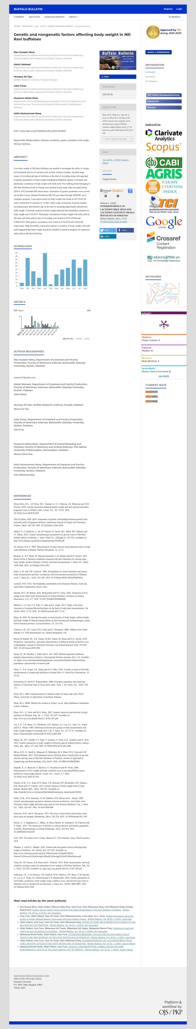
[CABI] (163, 167)
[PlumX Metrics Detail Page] (164, 324)
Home (17, 26)
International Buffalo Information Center (31, 976)
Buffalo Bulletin (28, 9)
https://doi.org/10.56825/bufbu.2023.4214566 (42, 131)
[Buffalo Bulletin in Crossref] (163, 250)
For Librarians (151, 81)
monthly (79, 339)
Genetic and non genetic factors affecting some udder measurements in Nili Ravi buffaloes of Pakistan (76, 910)
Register (168, 9)
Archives (34, 17)
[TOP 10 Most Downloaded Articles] (163, 97)
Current (19, 17)
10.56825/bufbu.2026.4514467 (113, 222)
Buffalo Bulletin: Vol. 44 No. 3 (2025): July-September (74, 925)
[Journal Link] (163, 103)
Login (179, 9)
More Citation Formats (116, 139)
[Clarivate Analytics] (163, 140)
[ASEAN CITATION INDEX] (163, 193)
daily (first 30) (68, 339)
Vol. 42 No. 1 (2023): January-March (54, 26)
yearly (87, 339)
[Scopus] (163, 152)
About (73, 17)
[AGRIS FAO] (163, 178)
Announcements (54, 17)
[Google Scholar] (163, 228)
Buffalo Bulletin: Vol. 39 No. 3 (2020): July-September (83, 931)
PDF (106, 76)
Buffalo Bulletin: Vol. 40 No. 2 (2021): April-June (110, 919)
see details (164, 375)
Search (175, 17)
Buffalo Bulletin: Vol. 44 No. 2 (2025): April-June (113, 937)
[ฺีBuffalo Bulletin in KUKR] (163, 262)
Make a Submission (158, 52)
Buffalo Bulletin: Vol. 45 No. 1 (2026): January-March (111, 944)
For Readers (150, 72)
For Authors (150, 76)
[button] (108, 230)
